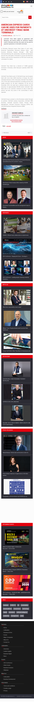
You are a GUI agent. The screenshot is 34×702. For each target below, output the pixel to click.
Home (5, 627)
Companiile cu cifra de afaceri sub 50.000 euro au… (15, 496)
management (14, 615)
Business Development (9, 679)
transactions (17, 608)
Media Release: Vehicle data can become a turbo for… (16, 452)
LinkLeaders (7, 676)
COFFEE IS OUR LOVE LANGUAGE (11, 401)
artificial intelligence (22, 612)
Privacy (5, 690)
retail (22, 615)
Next (29, 132)
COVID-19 (13, 605)
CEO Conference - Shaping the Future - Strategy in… (15, 256)
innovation (11, 612)
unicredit (8, 126)
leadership (6, 615)
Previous (6, 132)
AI (18, 605)
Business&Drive (7, 608)
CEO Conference (8, 662)
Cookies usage (7, 688)
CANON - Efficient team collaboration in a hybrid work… (16, 235)
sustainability (24, 605)
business (6, 605)
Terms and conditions (9, 686)
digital (5, 612)
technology (25, 608)
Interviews (6, 649)
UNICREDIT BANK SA (7, 35)
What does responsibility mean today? (12, 307)
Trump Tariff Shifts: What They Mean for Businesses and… (17, 351)
